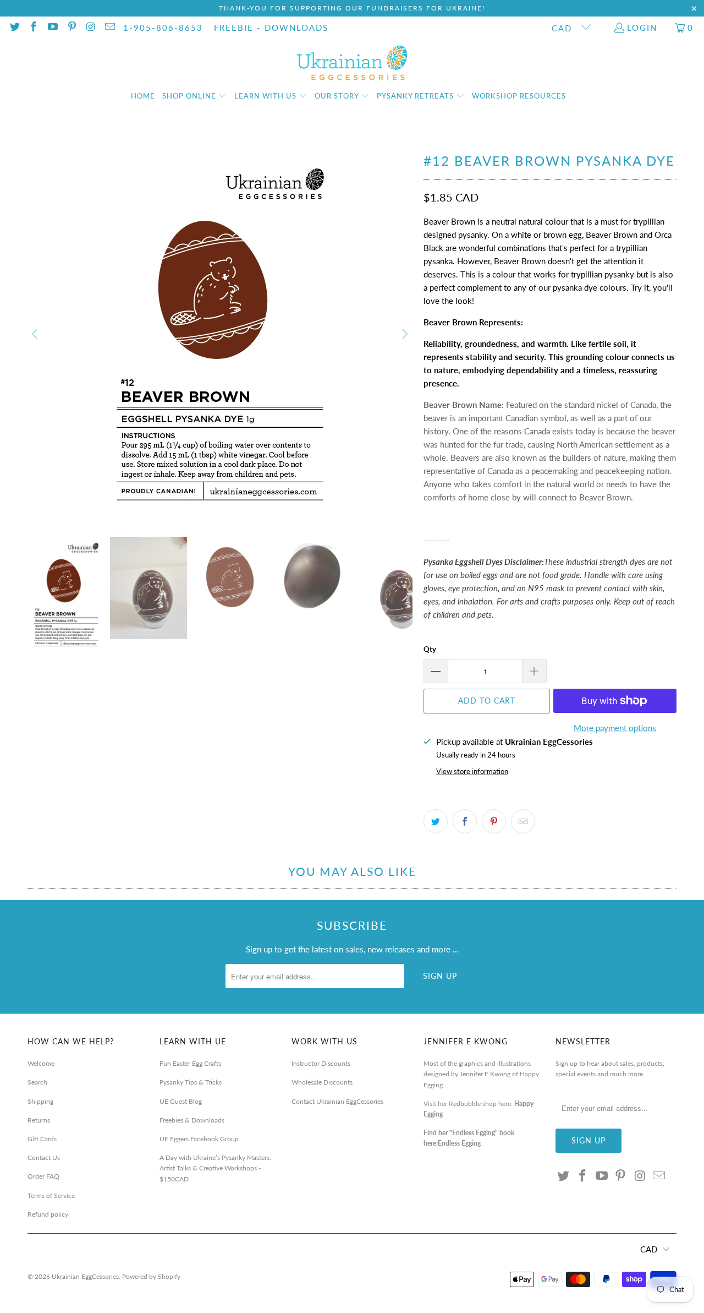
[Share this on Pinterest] (494, 821)
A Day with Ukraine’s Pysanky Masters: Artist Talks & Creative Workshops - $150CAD (215, 1168)
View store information (472, 771)
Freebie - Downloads (271, 27)
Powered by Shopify (151, 1276)
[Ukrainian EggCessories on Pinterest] (71, 27)
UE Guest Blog (181, 1101)
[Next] (404, 334)
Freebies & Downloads (192, 1120)
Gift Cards (42, 1139)
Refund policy (48, 1214)
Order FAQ (43, 1176)
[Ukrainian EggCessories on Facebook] (33, 27)
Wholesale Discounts (322, 1082)
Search (37, 1082)
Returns (39, 1120)
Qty (430, 649)
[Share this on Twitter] (436, 821)
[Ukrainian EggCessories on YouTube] (52, 27)
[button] (194, 96)
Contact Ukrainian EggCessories (337, 1101)
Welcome (41, 1063)
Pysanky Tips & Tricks (191, 1082)
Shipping (40, 1101)
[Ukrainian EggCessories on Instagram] (90, 27)
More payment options (615, 728)
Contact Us (44, 1157)
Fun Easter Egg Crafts (190, 1063)
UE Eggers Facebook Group (199, 1139)
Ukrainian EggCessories (85, 1276)
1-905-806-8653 (163, 27)
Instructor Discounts (321, 1063)
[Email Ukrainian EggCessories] (109, 27)
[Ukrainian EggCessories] (352, 63)
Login (642, 27)
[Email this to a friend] (523, 821)
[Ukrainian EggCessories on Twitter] (14, 27)
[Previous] (36, 334)
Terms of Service (51, 1195)
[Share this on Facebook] (465, 821)
